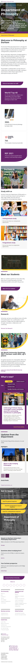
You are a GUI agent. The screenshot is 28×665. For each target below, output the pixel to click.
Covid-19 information (19, 600)
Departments (8, 5)
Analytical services (4, 614)
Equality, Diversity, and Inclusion (15, 389)
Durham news (11, 386)
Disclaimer (3, 654)
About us (12, 581)
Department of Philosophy (7, 35)
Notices (16, 594)
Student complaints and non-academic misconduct (21, 604)
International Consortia (19, 613)
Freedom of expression (19, 598)
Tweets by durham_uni (6, 485)
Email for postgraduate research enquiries (13, 506)
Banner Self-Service (5, 623)
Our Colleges (3, 599)
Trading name (4, 656)
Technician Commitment (6, 626)
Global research (20, 381)
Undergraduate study (9, 218)
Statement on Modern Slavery (19, 597)
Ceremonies (3, 603)
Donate (3, 545)
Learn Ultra (3, 622)
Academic (14, 5)
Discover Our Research (7, 328)
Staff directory (4, 625)
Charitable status (4, 653)
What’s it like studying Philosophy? (11, 464)
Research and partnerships (20, 614)
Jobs (2, 595)
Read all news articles (19, 426)
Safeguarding (17, 606)
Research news (11, 384)
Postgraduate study (9, 243)
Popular (9, 381)
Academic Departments (6, 601)
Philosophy (19, 5)
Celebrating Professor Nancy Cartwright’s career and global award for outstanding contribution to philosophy (13, 410)
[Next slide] (7, 476)
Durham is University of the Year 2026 (12, 172)
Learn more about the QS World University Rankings (11, 370)
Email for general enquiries (10, 501)
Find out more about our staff (10, 83)
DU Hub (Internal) (4, 628)
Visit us (2, 598)
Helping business (4, 613)
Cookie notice (4, 657)
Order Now (4, 570)
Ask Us (3, 558)
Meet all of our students (9, 288)
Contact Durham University (12, 578)
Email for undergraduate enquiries (12, 511)
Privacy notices (4, 658)
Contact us (3, 596)
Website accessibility (19, 601)
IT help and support (5, 629)
